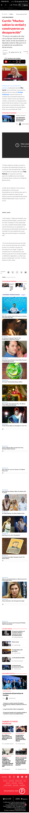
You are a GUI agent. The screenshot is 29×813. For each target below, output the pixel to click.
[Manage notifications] (26, 804)
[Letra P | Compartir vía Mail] (25, 272)
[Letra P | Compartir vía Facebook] (17, 272)
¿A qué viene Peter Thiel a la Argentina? (13, 709)
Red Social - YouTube (22, 777)
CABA (24, 781)
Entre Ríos (14, 783)
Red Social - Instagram (18, 777)
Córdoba (20, 783)
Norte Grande (8, 785)
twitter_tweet (6, 212)
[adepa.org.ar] (17, 799)
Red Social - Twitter (10, 777)
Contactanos (4, 776)
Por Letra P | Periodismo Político (5, 52)
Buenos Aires (18, 781)
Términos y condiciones (9, 810)
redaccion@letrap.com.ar (20, 809)
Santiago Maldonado (11, 277)
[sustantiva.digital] (24, 799)
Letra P (5, 14)
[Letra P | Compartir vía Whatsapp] (8, 272)
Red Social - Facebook (14, 777)
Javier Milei (13, 1)
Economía (11, 781)
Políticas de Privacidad (20, 810)
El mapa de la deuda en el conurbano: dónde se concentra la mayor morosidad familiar (15, 713)
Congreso (22, 785)
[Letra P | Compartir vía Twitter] (13, 272)
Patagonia (15, 785)
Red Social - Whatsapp (26, 777)
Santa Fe (8, 783)
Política (11, 14)
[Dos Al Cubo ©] (7, 799)
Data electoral (13, 8)
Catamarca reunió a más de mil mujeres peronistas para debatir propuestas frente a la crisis (15, 704)
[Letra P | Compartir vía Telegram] (21, 272)
